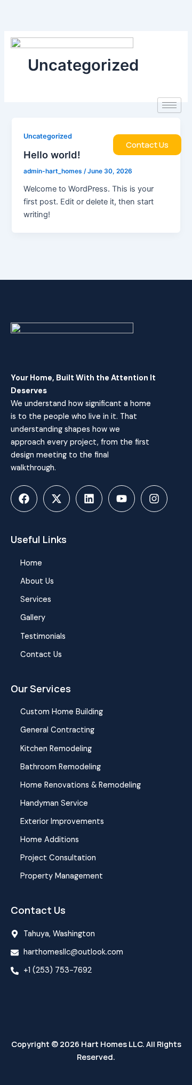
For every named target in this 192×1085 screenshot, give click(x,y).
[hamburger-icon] (169, 105)
